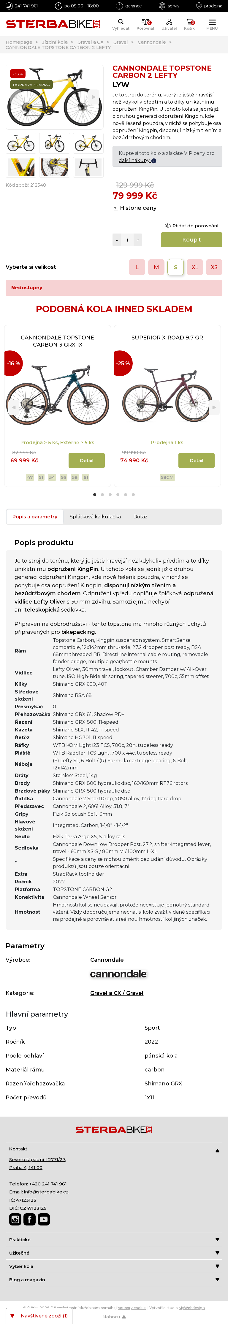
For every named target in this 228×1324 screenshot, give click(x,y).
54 (52, 477)
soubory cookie (132, 1308)
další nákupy (135, 160)
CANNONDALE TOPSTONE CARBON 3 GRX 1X (57, 341)
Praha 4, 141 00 (25, 1167)
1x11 (150, 1097)
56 (63, 477)
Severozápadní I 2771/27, (37, 1159)
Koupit (191, 239)
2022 (151, 1042)
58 (74, 477)
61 (85, 477)
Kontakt (18, 1149)
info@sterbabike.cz (46, 1192)
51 (41, 477)
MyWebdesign (192, 1308)
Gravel (120, 42)
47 (30, 477)
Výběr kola (21, 1266)
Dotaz (140, 517)
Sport (152, 1028)
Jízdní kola (55, 42)
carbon (155, 1069)
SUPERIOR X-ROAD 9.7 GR (167, 337)
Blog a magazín (27, 1279)
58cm (167, 477)
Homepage (19, 42)
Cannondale (152, 42)
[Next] (93, 97)
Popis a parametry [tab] (34, 517)
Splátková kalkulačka (95, 517)
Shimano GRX (163, 1083)
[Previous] (15, 97)
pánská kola (161, 1055)
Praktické (20, 1239)
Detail (87, 460)
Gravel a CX (90, 42)
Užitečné (19, 1253)
